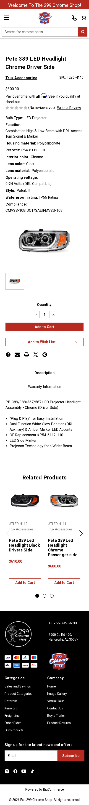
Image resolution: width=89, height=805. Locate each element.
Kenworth (11, 708)
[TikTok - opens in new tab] (32, 771)
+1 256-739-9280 (63, 623)
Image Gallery (57, 693)
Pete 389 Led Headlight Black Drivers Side (24, 545)
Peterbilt (11, 701)
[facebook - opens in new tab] (8, 354)
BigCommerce (53, 789)
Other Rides (13, 723)
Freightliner (13, 715)
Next (81, 536)
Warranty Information (44, 387)
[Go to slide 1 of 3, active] (37, 596)
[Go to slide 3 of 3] (52, 596)
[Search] (82, 32)
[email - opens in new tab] (17, 354)
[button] (44, 342)
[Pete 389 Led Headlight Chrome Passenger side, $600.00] (64, 500)
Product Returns (59, 723)
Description (44, 373)
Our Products (14, 730)
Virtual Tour (55, 701)
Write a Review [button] (69, 108)
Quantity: (44, 304)
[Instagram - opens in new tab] (7, 771)
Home (51, 686)
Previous (8, 536)
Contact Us (55, 708)
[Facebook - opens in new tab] (15, 771)
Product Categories (18, 693)
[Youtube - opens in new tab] (23, 771)
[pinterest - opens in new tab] (44, 354)
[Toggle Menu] (9, 18)
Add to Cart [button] (25, 582)
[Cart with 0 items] (83, 17)
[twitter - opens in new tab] (35, 354)
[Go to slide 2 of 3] (44, 596)
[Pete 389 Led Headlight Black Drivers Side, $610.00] (25, 500)
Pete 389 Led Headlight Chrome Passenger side (63, 547)
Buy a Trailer (56, 715)
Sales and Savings (18, 686)
